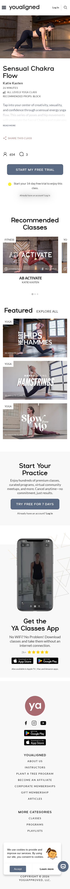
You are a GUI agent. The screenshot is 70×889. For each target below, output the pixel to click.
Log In (55, 7)
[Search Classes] (65, 7)
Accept (18, 869)
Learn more (47, 868)
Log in (47, 195)
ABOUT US (35, 761)
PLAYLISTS (35, 830)
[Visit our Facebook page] (26, 723)
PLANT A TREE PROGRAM (35, 773)
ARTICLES (35, 798)
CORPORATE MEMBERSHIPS (35, 786)
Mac (39, 669)
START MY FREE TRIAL (35, 170)
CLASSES (35, 818)
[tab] (32, 294)
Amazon (49, 669)
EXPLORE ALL (47, 311)
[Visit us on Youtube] (43, 723)
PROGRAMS (35, 824)
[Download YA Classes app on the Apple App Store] (22, 661)
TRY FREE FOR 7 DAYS (35, 504)
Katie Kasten (13, 83)
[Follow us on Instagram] (34, 723)
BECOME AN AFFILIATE (35, 779)
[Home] (35, 705)
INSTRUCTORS (35, 767)
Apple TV (31, 669)
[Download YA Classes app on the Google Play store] (48, 661)
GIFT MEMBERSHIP (35, 792)
